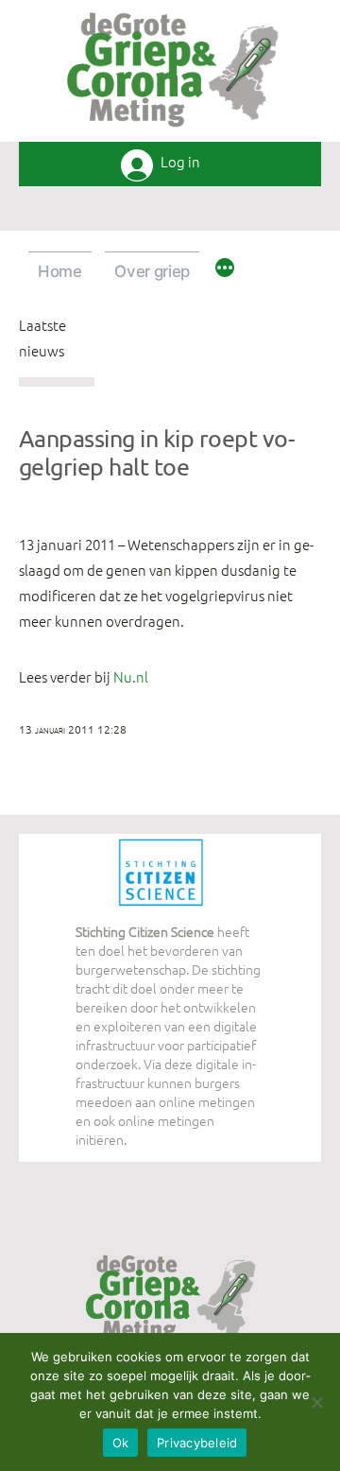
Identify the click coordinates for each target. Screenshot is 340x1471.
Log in (180, 162)
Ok (120, 1442)
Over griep (152, 271)
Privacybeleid (197, 1442)
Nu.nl (130, 676)
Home (60, 271)
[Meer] (224, 270)
